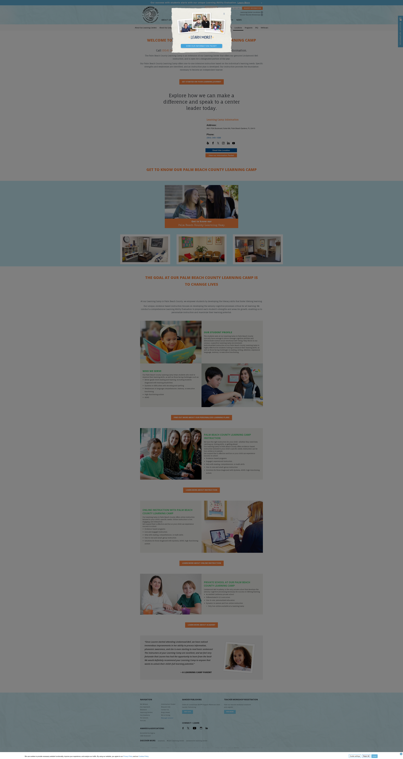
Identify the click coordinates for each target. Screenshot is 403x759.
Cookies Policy (143, 756)
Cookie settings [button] (355, 756)
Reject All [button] (366, 756)
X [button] (401, 754)
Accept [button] (374, 756)
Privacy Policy (128, 756)
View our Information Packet (201, 45)
